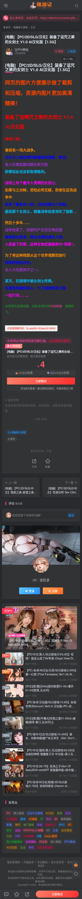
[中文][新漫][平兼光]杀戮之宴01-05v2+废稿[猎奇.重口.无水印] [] (50, 720)
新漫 (9, 824)
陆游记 (49, 884)
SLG (48, 819)
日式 (9, 836)
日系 (55, 830)
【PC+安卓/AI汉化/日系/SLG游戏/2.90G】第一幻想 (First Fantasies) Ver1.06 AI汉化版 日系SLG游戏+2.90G (50, 674)
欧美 (39, 824)
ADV (17, 836)
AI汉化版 (12, 847)
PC (8, 813)
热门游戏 (28, 824)
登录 (31, 591)
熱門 (17, 824)
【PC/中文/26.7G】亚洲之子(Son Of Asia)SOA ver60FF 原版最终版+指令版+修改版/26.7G (49, 770)
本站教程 (42, 862)
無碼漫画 (66, 819)
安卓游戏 (66, 830)
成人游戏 (56, 841)
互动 (22, 847)
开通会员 (28, 862)
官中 (9, 830)
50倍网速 (56, 306)
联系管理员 (13, 862)
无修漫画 (30, 841)
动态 (17, 830)
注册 (55, 591)
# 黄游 (11, 439)
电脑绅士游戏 (20, 27)
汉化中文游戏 (35, 813)
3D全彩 (43, 841)
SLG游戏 (28, 836)
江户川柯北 (21, 49)
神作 (31, 847)
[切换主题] (76, 874)
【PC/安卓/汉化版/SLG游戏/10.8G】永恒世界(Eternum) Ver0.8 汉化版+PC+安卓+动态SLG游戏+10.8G (50, 706)
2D (48, 830)
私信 (73, 51)
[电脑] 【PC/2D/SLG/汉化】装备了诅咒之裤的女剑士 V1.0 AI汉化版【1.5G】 (40, 39)
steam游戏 (51, 836)
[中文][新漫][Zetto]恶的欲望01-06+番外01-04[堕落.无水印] (49, 688)
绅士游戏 (19, 813)
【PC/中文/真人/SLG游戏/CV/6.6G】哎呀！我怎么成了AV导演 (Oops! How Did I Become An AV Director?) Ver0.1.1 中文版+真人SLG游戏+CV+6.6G (50, 660)
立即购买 (41, 381)
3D (56, 819)
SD (69, 824)
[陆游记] (41, 4)
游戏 (22, 819)
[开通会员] (76, 865)
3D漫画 (33, 819)
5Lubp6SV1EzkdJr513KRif (31, 328)
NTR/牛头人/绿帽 (33, 830)
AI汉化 (50, 813)
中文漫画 (12, 819)
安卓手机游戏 (45, 847)
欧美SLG (51, 824)
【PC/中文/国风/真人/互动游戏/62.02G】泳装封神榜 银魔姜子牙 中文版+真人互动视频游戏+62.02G (50, 754)
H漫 (39, 836)
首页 (7, 27)
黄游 (59, 813)
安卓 (67, 813)
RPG (61, 824)
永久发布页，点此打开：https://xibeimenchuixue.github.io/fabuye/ (44, 18)
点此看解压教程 (59, 340)
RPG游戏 (69, 841)
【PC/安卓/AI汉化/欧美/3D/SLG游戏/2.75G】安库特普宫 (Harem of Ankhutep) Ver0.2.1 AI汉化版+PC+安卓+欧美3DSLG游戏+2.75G (49, 788)
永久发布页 (57, 862)
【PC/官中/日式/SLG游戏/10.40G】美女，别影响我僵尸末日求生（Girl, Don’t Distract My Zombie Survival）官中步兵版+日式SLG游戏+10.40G (50, 740)
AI (41, 819)
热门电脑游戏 (14, 841)
